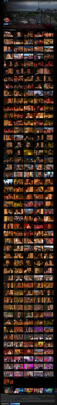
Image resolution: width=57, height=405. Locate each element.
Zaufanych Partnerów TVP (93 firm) (36, 396)
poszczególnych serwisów (17, 399)
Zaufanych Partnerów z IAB (14, 400)
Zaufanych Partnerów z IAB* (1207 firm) (24, 396)
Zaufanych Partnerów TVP (24, 400)
